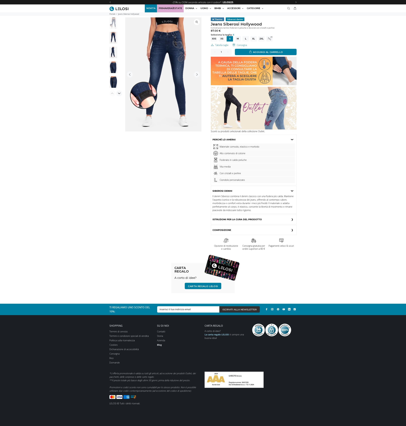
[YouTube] (284, 309)
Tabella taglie (222, 45)
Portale (112, 14)
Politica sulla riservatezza (122, 340)
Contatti (161, 331)
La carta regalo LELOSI (217, 334)
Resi (111, 358)
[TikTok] (295, 309)
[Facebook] (267, 309)
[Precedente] (110, 2)
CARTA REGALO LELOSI (203, 286)
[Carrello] (294, 8)
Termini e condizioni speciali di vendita (129, 335)
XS (221, 38)
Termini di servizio (118, 331)
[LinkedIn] (289, 309)
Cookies (113, 344)
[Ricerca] (289, 8)
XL (253, 38)
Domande (114, 362)
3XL (269, 38)
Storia (160, 335)
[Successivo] (296, 2)
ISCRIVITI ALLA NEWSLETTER (240, 309)
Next (197, 74)
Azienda (161, 340)
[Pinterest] (278, 309)
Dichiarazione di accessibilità (124, 349)
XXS (214, 38)
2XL (261, 38)
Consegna (242, 45)
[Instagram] (272, 309)
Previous (130, 74)
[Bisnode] (234, 379)
